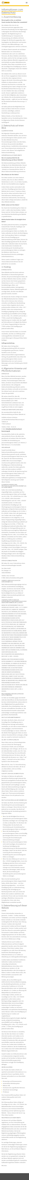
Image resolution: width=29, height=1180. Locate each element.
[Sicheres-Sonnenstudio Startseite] (6, 2)
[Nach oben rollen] (25, 1176)
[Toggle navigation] (26, 2)
